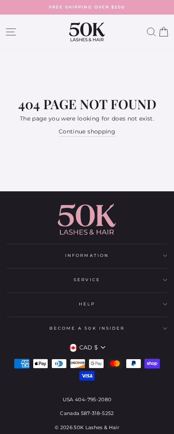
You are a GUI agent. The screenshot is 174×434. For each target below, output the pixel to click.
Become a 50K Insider (87, 328)
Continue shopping (87, 131)
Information (87, 255)
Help (87, 304)
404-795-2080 (93, 399)
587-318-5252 (97, 413)
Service (87, 279)
